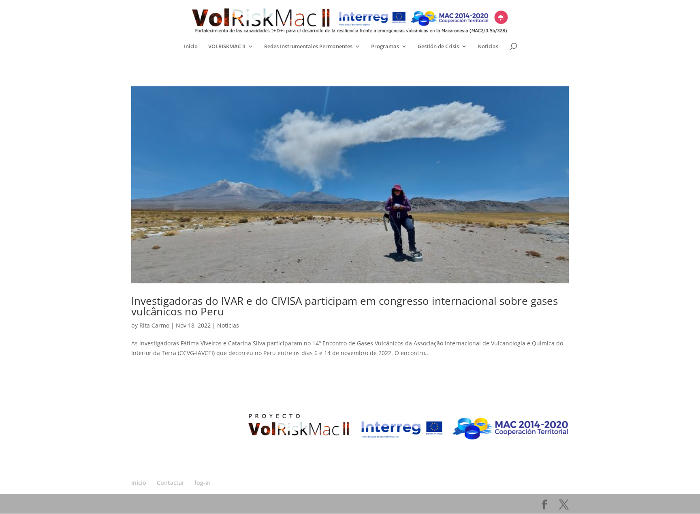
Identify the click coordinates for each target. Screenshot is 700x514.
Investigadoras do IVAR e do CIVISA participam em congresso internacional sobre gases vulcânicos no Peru (344, 306)
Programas (385, 46)
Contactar (170, 482)
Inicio (191, 46)
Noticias (488, 46)
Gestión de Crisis (438, 46)
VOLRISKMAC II (226, 46)
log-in (203, 482)
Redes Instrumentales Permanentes (308, 46)
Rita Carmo (154, 325)
